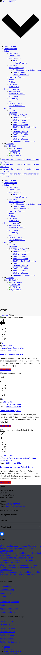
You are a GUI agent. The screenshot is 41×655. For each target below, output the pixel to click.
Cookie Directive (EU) (12, 651)
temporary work (6, 460)
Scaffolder (17, 60)
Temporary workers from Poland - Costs (16, 467)
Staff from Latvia (19, 136)
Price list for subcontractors (11, 354)
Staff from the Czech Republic (24, 127)
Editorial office (8, 345)
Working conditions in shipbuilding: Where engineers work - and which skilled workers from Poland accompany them (20, 548)
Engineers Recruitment (9, 608)
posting (11, 101)
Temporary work (10, 48)
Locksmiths (13, 84)
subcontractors (10, 46)
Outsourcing (13, 98)
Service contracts (15, 103)
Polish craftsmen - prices (10, 411)
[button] (20, 520)
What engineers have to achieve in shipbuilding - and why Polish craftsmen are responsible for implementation (19, 567)
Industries (8, 51)
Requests (10, 143)
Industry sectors (15, 58)
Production (13, 65)
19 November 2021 (13, 463)
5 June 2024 (11, 350)
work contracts (14, 96)
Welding (12, 82)
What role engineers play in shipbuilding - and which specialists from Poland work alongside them (20, 573)
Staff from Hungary (20, 120)
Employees (6, 404)
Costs (4, 348)
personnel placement (17, 94)
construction (13, 53)
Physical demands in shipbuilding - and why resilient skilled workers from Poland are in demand (20, 554)
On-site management (17, 105)
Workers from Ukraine (21, 117)
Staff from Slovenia (20, 124)
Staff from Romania (20, 132)
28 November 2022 (13, 406)
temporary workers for (22, 458)
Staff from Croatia (20, 122)
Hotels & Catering (20, 63)
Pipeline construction (21, 75)
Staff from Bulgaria (20, 129)
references (13, 113)
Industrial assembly (16, 67)
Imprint (7, 647)
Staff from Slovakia (20, 134)
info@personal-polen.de (15, 506)
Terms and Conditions (12, 654)
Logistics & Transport (17, 77)
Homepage (4, 315)
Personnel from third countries (24, 141)
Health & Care (14, 56)
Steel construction (20, 72)
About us (7, 108)
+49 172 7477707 (9, 1)
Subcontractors (18, 348)
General (5, 458)
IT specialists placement (9, 602)
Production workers (7, 605)
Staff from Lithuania (20, 139)
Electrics (12, 79)
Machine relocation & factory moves (27, 70)
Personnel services (11, 89)
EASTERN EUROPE (18, 115)
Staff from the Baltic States (10, 642)
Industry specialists (7, 612)
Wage (9, 348)
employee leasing (16, 91)
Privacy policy (9, 649)
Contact (12, 110)
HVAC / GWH (14, 86)
